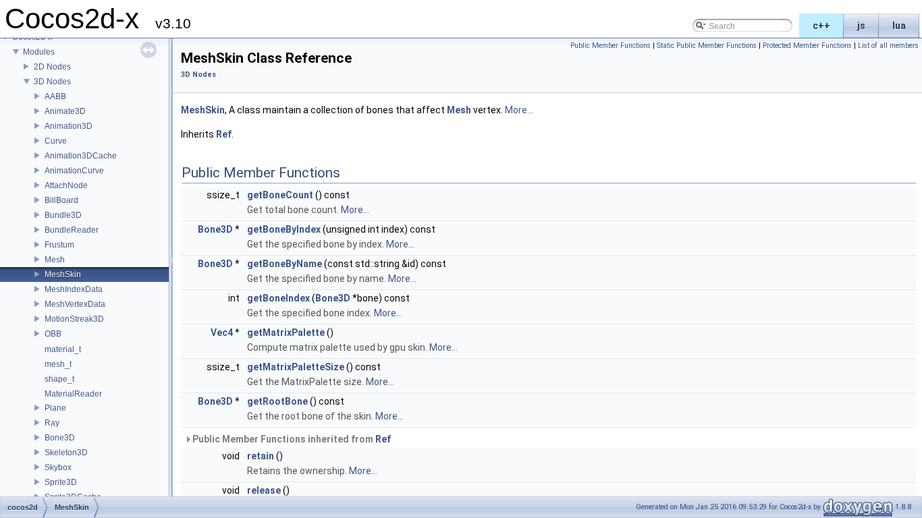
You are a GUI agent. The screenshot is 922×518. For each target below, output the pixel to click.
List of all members (888, 45)
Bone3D (60, 437)
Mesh (55, 259)
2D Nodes (52, 66)
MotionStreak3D (74, 319)
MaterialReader (73, 394)
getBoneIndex (278, 298)
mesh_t (58, 364)
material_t (63, 349)
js (861, 25)
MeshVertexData (75, 304)
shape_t (59, 379)
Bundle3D (63, 215)
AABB (55, 96)
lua (899, 25)
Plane (55, 408)
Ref (224, 134)
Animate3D (65, 111)
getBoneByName (284, 263)
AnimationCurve (74, 170)
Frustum (59, 245)
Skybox (58, 467)
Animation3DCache (81, 156)
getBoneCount (280, 195)
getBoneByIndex (284, 229)
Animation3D (68, 126)
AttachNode (66, 185)
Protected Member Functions (807, 45)
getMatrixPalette (286, 332)
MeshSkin (63, 274)
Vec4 (222, 332)
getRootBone (277, 401)
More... (519, 110)
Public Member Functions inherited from (290, 439)
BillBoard (61, 200)
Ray (52, 423)
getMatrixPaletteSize (295, 367)
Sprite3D (61, 482)
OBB (53, 334)
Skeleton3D (66, 452)
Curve (56, 141)
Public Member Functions (610, 45)
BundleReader (72, 230)
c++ (821, 25)
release (264, 490)
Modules (39, 52)
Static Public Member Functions (707, 45)
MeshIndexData (74, 289)
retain (260, 456)
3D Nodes (52, 81)
